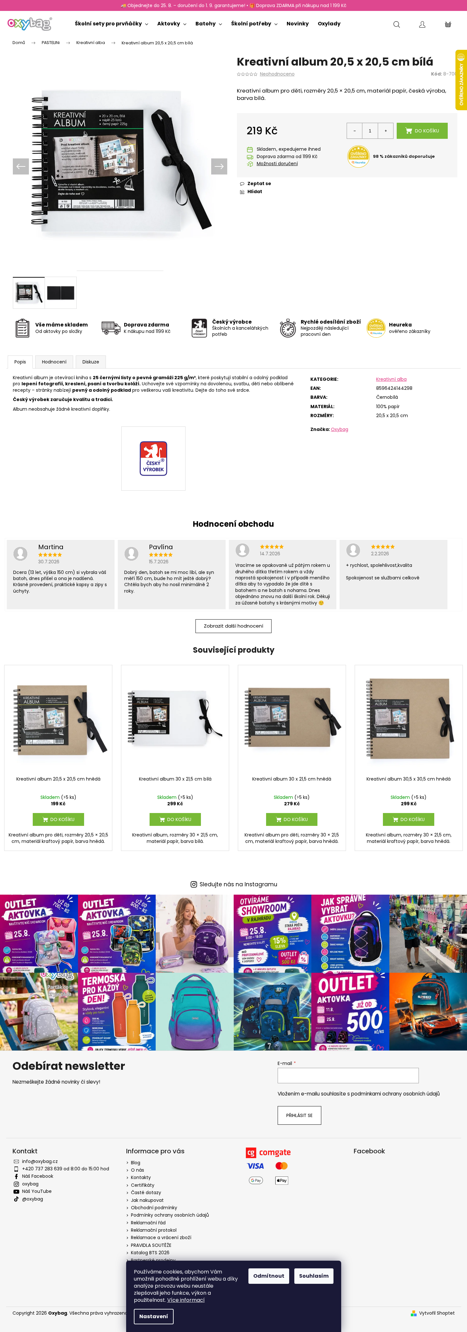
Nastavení (153, 1316)
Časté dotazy (146, 1192)
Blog (135, 1162)
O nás (137, 1170)
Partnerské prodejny (153, 1260)
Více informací (186, 1300)
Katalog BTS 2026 (150, 1252)
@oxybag (32, 1199)
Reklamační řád (148, 1223)
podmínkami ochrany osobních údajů (395, 1093)
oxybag (30, 1184)
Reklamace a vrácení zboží (161, 1237)
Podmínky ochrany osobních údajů (170, 1215)
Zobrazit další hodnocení (233, 625)
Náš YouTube (37, 1191)
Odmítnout (268, 1276)
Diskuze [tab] (90, 362)
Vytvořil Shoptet (437, 1313)
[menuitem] (111, 22)
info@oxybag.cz (40, 1161)
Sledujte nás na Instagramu (238, 884)
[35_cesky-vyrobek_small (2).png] (153, 444)
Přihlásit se (299, 1115)
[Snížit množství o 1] (354, 131)
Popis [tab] (20, 362)
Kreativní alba (391, 379)
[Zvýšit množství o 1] (385, 131)
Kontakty (141, 1177)
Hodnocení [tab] (54, 362)
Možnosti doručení (277, 164)
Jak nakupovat (147, 1200)
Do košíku (427, 131)
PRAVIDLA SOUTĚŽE (151, 1245)
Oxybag (339, 429)
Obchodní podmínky (154, 1207)
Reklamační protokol (154, 1230)
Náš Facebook (37, 1176)
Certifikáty (142, 1185)
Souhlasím (314, 1276)
